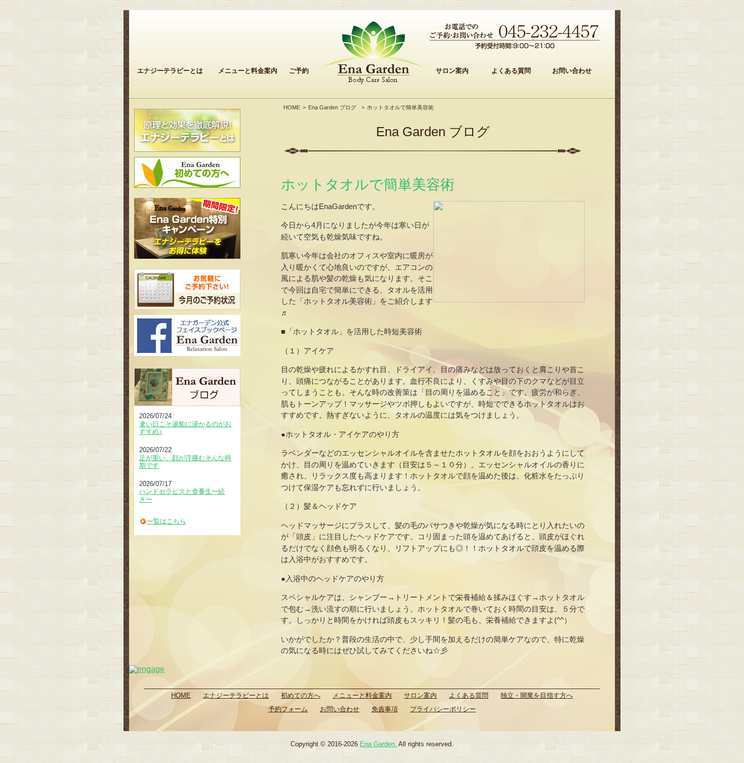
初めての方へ (300, 695)
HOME (291, 107)
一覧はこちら (166, 521)
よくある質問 (511, 70)
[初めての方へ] (187, 172)
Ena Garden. (378, 744)
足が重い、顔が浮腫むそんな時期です (185, 462)
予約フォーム (288, 709)
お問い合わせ (572, 70)
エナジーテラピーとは (170, 70)
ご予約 (299, 70)
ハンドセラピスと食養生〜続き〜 (182, 495)
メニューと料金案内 (247, 70)
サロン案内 (452, 70)
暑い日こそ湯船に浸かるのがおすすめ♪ (185, 428)
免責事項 (384, 709)
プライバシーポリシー (443, 709)
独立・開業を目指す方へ (537, 695)
